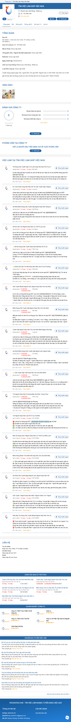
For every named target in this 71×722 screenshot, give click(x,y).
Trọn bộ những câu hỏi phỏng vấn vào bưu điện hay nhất (19, 672)
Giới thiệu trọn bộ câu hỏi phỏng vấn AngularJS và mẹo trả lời (21, 682)
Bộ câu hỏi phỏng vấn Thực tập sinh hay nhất (16, 652)
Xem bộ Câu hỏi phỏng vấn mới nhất (58, 694)
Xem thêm (26, 181)
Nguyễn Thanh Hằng (18, 679)
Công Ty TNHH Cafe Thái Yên (20, 619)
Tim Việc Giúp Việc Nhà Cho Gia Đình (47, 590)
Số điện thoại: (6, 551)
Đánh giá (63, 19)
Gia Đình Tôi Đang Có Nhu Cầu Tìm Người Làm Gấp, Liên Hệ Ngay (18, 588)
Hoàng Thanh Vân (17, 648)
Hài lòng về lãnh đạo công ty (32, 119)
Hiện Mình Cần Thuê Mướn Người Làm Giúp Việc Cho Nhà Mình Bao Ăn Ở (18, 596)
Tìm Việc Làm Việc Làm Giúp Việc (12, 598)
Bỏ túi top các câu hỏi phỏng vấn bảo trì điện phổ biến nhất (20, 642)
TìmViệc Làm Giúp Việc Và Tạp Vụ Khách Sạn (15, 590)
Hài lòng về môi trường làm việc (31, 115)
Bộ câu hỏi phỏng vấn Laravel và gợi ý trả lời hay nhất (19, 662)
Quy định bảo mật (41, 713)
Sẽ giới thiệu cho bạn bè (33, 111)
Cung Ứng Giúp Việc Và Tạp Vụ (11, 581)
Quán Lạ (48, 611)
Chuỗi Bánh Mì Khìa (17, 626)
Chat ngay (64, 13)
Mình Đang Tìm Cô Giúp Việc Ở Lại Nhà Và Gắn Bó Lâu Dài (52, 588)
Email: (4, 555)
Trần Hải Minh (16, 669)
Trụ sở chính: (6, 546)
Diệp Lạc (14, 689)
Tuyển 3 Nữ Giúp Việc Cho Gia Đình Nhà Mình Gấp (17, 579)
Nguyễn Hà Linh (16, 659)
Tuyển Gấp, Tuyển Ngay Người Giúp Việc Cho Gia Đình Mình (52, 579)
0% (68, 111)
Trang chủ (8, 1)
